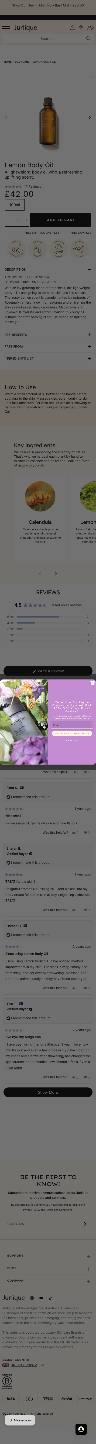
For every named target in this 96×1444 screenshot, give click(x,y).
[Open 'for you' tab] (81, 1429)
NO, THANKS (72, 741)
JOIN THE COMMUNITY (72, 733)
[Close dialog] (92, 683)
